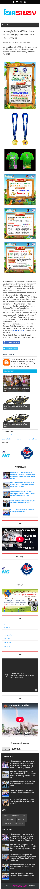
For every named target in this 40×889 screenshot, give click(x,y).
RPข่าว (6, 624)
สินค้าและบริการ (9, 635)
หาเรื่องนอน (7, 642)
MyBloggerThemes (20, 886)
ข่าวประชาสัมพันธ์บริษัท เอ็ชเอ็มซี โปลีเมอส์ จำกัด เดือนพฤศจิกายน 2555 (22, 783)
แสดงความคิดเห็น (10, 435)
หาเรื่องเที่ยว (23, 42)
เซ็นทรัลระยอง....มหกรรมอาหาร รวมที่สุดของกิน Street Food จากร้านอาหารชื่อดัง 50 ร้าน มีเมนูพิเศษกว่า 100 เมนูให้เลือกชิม (22, 764)
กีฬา (18, 42)
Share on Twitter (12, 348)
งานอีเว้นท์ (7, 628)
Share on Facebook (13, 342)
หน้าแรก (19, 439)
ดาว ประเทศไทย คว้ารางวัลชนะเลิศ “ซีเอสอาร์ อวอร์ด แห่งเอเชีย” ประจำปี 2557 (22, 801)
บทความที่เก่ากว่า (33, 439)
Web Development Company (19, 885)
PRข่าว (29, 42)
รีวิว (5, 631)
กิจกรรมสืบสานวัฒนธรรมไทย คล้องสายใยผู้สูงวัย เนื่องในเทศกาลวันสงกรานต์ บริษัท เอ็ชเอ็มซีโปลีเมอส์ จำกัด (22, 493)
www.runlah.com (18, 331)
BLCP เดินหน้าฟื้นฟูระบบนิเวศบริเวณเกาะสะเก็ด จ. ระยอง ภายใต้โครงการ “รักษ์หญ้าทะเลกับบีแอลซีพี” (22, 484)
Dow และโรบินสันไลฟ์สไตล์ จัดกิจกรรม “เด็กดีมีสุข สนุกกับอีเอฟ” (22, 791)
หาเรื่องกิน (7, 639)
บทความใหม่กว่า (7, 439)
